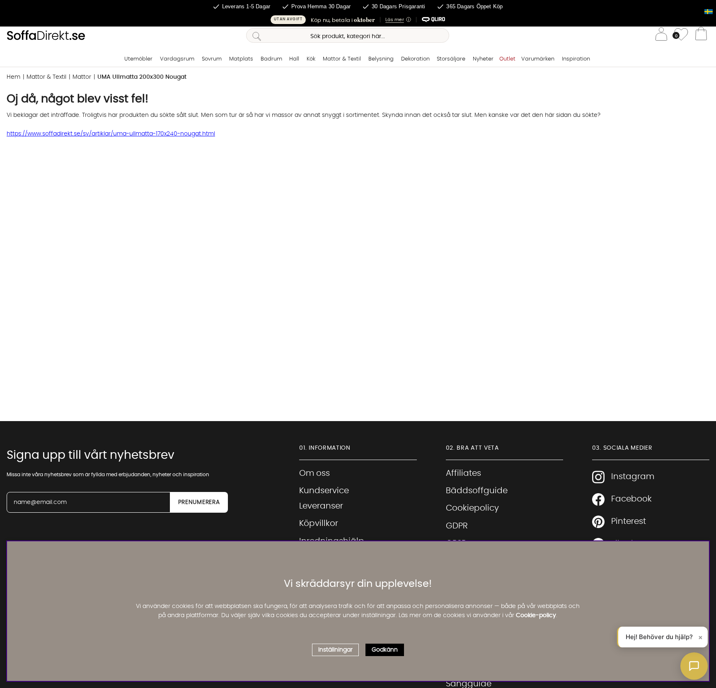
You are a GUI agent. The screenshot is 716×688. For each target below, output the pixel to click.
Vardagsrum (177, 59)
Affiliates (463, 473)
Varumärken (537, 59)
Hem (13, 77)
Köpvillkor (318, 523)
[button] (358, 20)
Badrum (271, 59)
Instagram (632, 476)
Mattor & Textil (342, 59)
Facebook (631, 499)
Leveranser (321, 506)
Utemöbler (138, 59)
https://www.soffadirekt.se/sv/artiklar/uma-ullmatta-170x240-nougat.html (111, 134)
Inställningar (335, 650)
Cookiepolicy (472, 508)
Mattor (82, 77)
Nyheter (483, 59)
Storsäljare (451, 59)
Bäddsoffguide (477, 491)
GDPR (457, 526)
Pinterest (628, 521)
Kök (311, 59)
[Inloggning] (661, 35)
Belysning (381, 59)
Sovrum (212, 59)
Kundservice (324, 491)
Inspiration (576, 59)
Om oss (314, 473)
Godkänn (385, 650)
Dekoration (415, 59)
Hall (294, 59)
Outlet (507, 59)
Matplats (241, 59)
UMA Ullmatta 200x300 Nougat (141, 77)
